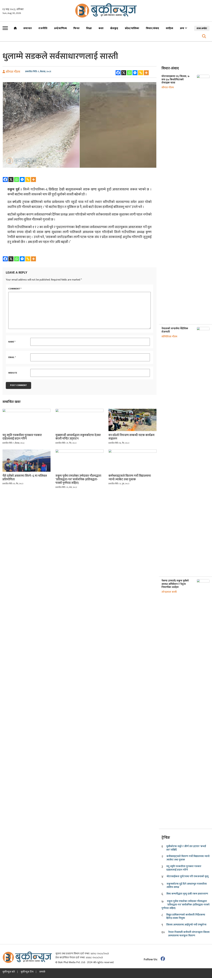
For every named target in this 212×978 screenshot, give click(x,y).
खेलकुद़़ (114, 28)
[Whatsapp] (129, 72)
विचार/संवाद (152, 28)
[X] (123, 72)
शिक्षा (89, 28)
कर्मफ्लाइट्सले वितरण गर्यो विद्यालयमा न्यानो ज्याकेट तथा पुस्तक (129, 477)
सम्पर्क (42, 972)
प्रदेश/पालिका (132, 28)
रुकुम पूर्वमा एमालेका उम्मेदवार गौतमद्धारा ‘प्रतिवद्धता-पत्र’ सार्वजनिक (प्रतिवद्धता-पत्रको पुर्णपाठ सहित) (78, 479)
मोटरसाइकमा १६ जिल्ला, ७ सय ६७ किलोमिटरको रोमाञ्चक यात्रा (175, 79)
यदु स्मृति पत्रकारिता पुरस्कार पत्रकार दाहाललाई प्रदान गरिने (22, 437)
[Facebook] (118, 72)
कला (101, 28)
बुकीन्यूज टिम (27, 972)
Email (12, 357)
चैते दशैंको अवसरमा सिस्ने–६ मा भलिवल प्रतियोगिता (24, 477)
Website (12, 373)
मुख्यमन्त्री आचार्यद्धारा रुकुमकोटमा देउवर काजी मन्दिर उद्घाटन (78, 437)
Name (11, 342)
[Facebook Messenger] (134, 72)
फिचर (76, 28)
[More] (146, 72)
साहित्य (169, 28)
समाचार (27, 28)
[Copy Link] (140, 72)
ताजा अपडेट (202, 28)
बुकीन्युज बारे (8, 972)
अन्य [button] (182, 28)
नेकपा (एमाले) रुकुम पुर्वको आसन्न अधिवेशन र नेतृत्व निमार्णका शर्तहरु (175, 584)
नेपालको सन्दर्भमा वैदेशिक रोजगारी (174, 330)
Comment (14, 289)
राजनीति (42, 28)
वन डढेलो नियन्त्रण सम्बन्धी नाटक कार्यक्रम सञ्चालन (131, 437)
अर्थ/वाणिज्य (60, 28)
